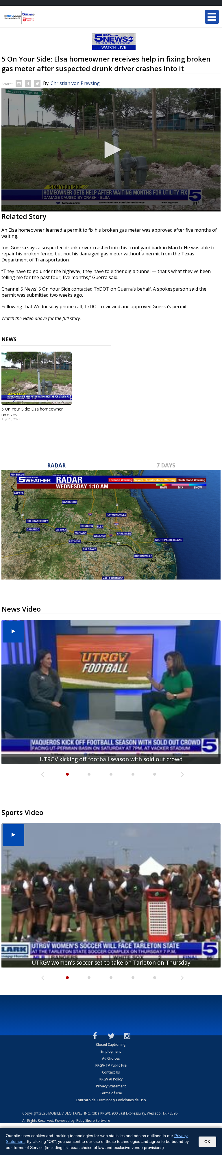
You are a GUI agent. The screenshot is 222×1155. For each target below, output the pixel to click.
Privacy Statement (111, 1086)
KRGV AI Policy (111, 1079)
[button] (111, 149)
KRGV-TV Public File (111, 1065)
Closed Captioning (111, 1044)
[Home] (39, 17)
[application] (111, 149)
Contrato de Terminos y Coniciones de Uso (111, 1100)
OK (207, 1141)
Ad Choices (111, 1058)
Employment (111, 1051)
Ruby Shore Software (93, 1120)
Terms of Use (111, 1093)
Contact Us (111, 1072)
